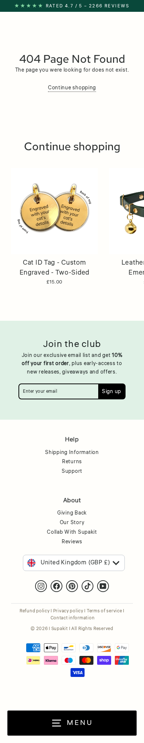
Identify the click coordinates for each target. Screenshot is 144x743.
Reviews (72, 542)
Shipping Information (72, 452)
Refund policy (34, 611)
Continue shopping (72, 88)
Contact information (73, 618)
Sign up (111, 391)
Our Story (72, 522)
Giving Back (72, 513)
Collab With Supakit (72, 532)
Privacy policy (68, 611)
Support (72, 471)
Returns (72, 461)
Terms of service (104, 611)
